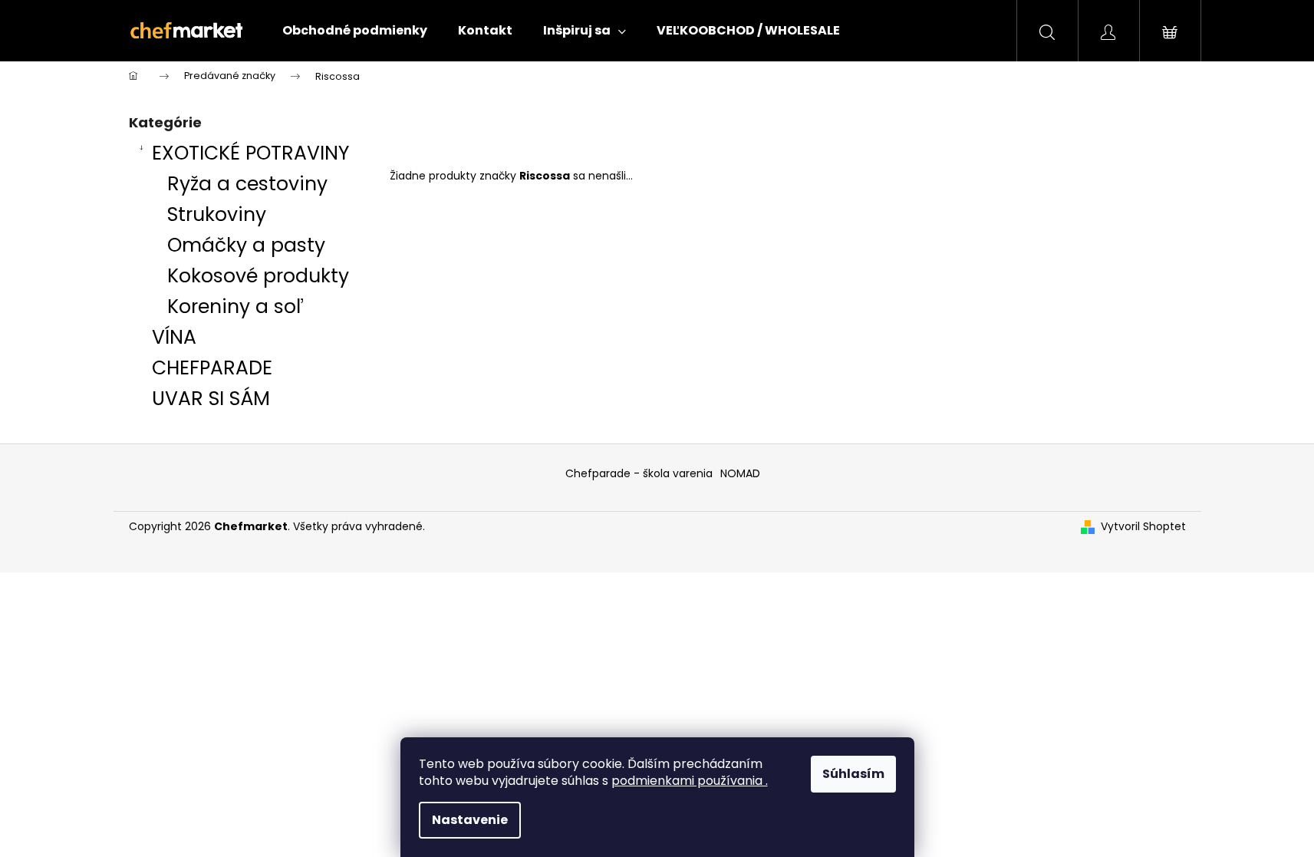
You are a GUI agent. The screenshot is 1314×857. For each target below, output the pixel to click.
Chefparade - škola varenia (639, 473)
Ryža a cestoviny (247, 183)
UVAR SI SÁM (211, 398)
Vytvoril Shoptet (1143, 526)
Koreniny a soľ (235, 306)
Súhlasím (853, 774)
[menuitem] (355, 30)
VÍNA (174, 337)
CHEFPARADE (212, 367)
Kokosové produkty (258, 275)
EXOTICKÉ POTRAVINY (250, 153)
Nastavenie (470, 820)
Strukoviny (216, 214)
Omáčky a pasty (246, 245)
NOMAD (740, 473)
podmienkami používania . (689, 780)
